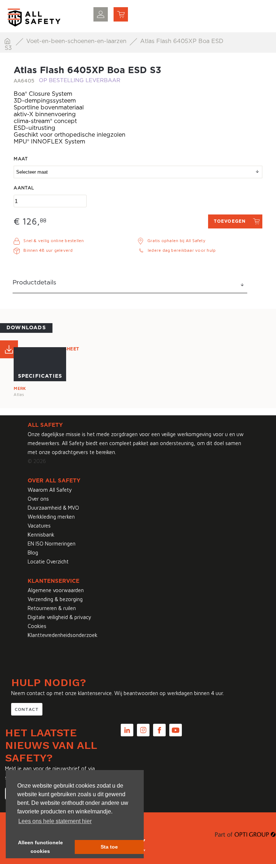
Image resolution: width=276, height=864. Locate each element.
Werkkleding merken (51, 517)
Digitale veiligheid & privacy (59, 617)
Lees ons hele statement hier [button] (55, 821)
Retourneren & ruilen (52, 608)
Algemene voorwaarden (56, 590)
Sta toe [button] (109, 847)
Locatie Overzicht (48, 561)
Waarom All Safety (50, 490)
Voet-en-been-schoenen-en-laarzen (77, 41)
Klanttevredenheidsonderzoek (62, 635)
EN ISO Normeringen (51, 543)
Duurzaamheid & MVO (53, 508)
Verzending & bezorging (55, 599)
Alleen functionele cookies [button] (40, 847)
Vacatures (39, 526)
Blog (33, 552)
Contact (27, 709)
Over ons (38, 499)
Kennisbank (41, 535)
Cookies (37, 626)
